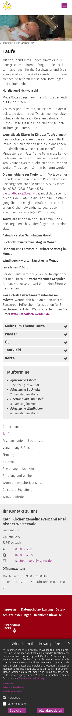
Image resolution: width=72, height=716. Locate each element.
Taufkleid (13, 350)
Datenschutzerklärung (31, 678)
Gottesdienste (12, 427)
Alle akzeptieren (50, 711)
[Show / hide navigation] (64, 5)
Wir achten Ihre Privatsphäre (36, 644)
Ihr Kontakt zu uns (20, 511)
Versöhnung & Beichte (18, 448)
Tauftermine (17, 372)
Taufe (9, 51)
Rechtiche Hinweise (48, 615)
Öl (7, 342)
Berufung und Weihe (17, 476)
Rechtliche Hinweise (12, 691)
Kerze (10, 358)
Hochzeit (9, 462)
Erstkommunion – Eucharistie (23, 441)
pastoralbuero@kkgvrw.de (21, 193)
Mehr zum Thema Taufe (25, 326)
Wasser (11, 334)
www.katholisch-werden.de (30, 314)
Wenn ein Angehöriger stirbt (23, 483)
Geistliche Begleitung (17, 490)
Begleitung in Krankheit (19, 469)
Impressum (8, 683)
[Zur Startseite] (7, 5)
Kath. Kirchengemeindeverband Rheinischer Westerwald (35, 521)
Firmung (8, 455)
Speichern (17, 711)
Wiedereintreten (14, 497)
